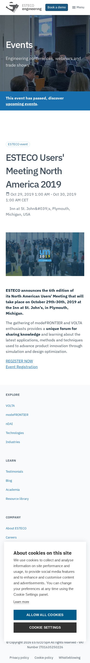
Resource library (17, 499)
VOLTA (10, 406)
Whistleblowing (69, 658)
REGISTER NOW (19, 361)
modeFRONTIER (17, 415)
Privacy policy (19, 658)
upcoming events (21, 103)
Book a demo (57, 7)
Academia (13, 490)
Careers (11, 537)
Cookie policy (44, 658)
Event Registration (22, 366)
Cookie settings (45, 627)
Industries (13, 442)
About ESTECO (16, 528)
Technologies (15, 433)
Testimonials (14, 472)
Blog (9, 481)
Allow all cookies (44, 615)
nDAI (9, 424)
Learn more (21, 602)
